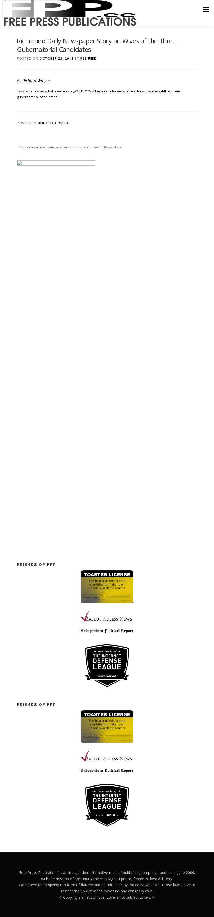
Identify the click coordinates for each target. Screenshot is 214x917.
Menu (205, 9)
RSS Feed (88, 58)
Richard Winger (36, 81)
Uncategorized (53, 123)
